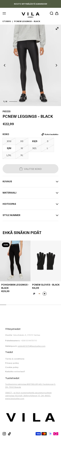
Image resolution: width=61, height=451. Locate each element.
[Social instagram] (4, 433)
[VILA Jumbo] (30, 13)
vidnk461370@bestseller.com (31, 346)
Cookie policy (12, 367)
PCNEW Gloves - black (46, 284)
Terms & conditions (14, 359)
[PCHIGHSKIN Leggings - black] (15, 261)
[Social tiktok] (9, 433)
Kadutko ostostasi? (15, 371)
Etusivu (7, 21)
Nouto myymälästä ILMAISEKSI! (30, 4)
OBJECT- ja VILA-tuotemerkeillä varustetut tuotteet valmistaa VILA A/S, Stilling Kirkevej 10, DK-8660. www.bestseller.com (28, 396)
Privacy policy (12, 363)
